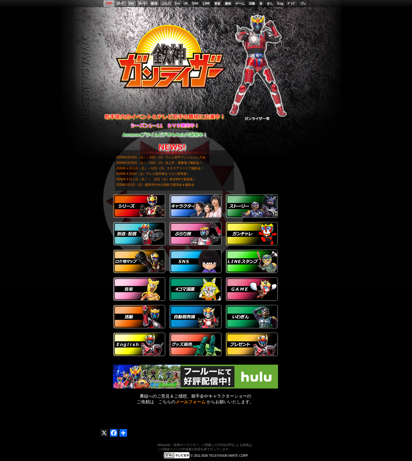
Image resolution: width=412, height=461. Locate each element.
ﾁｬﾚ (177, 3)
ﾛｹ (186, 3)
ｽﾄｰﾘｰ (143, 3)
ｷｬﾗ (131, 3)
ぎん (270, 3)
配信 (154, 3)
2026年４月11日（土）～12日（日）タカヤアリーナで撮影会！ (160, 168)
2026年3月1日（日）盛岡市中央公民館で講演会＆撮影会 (155, 184)
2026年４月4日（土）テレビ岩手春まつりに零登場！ (153, 174)
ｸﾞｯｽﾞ (292, 3)
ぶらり (166, 3)
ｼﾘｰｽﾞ (121, 3)
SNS (195, 3)
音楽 (217, 3)
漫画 (228, 3)
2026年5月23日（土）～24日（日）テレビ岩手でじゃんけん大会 (161, 157)
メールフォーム (190, 401)
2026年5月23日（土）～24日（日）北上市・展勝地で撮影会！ (159, 163)
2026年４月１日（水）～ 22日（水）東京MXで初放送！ (156, 179)
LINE (206, 3)
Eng (280, 3)
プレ (303, 3)
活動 (252, 3)
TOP (109, 3)
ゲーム (240, 3)
